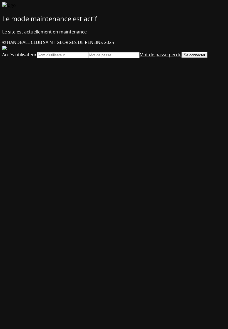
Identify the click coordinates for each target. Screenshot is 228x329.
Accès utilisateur (19, 55)
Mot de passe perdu (161, 55)
